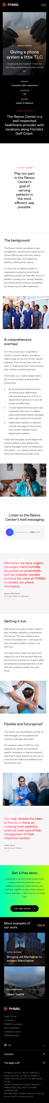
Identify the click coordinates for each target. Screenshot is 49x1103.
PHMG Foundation (13, 1024)
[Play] (9, 532)
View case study (24, 949)
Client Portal (10, 1016)
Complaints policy (12, 1031)
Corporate (9, 1020)
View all (41, 925)
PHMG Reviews (11, 1035)
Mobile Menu (43, 5)
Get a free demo (12, 1028)
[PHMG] (10, 5)
